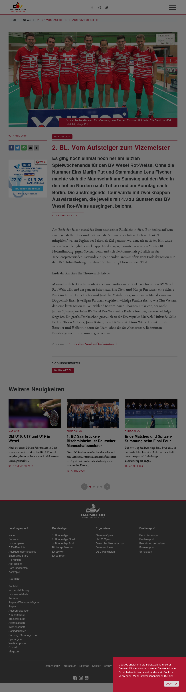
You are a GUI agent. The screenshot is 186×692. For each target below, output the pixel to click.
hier (171, 676)
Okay (169, 683)
